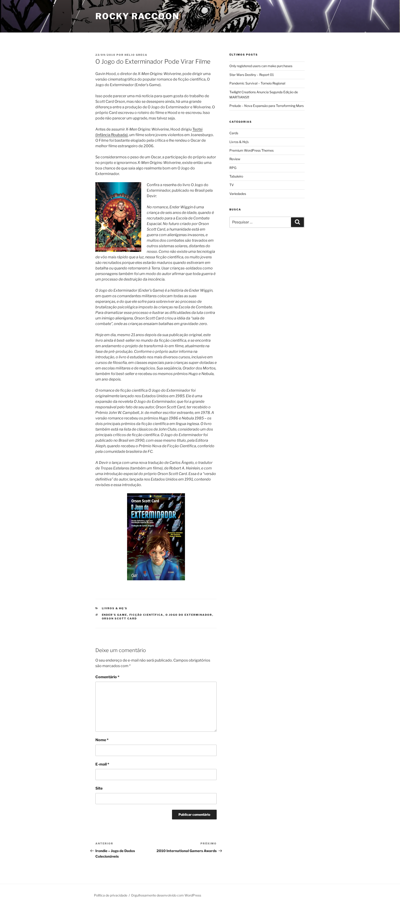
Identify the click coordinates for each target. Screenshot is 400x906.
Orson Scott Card (119, 618)
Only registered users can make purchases (260, 66)
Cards (233, 133)
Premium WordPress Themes (251, 150)
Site (99, 788)
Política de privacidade (110, 895)
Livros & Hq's (115, 608)
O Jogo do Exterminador (189, 614)
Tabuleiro (236, 176)
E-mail (102, 764)
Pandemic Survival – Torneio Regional (257, 83)
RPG (232, 168)
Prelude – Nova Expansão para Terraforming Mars (266, 106)
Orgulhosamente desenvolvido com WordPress (166, 895)
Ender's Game (114, 614)
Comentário (107, 677)
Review (234, 159)
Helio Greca (136, 54)
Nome (102, 740)
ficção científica (146, 614)
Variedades (237, 194)
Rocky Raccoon (137, 16)
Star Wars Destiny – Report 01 (251, 75)
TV (231, 185)
